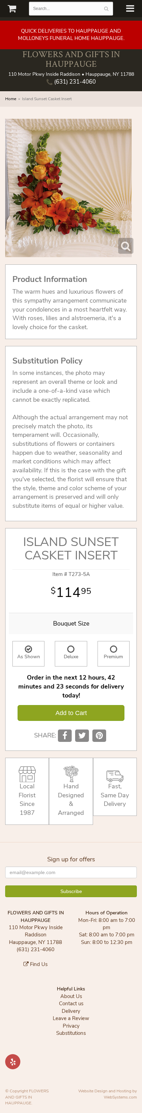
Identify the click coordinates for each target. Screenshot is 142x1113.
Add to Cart (71, 713)
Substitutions (71, 1033)
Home (10, 99)
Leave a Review (71, 1018)
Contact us (71, 1003)
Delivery (71, 1011)
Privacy (71, 1025)
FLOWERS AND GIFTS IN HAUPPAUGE (71, 59)
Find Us (38, 964)
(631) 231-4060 (74, 82)
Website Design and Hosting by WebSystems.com (107, 1094)
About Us (71, 996)
